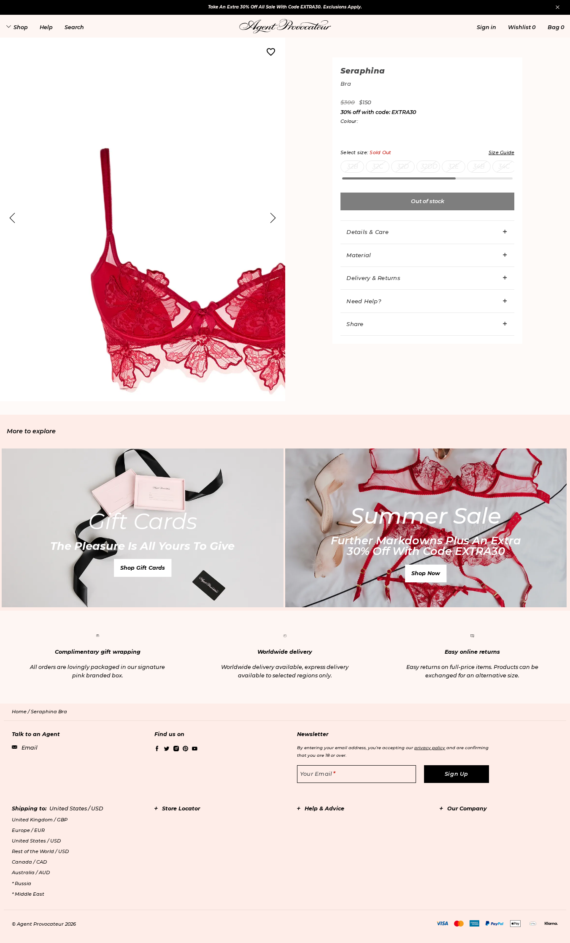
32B (352, 166)
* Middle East (28, 894)
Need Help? (363, 301)
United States (36, 841)
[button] (486, 27)
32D (403, 166)
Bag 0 (556, 27)
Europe (28, 830)
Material (358, 255)
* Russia (21, 883)
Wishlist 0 (521, 27)
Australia (31, 872)
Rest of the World (40, 851)
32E (453, 166)
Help (46, 27)
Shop (21, 27)
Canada (29, 862)
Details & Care (367, 231)
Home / (21, 712)
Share (354, 324)
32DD (429, 166)
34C (504, 166)
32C (377, 166)
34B (479, 166)
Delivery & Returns (373, 277)
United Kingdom (40, 820)
